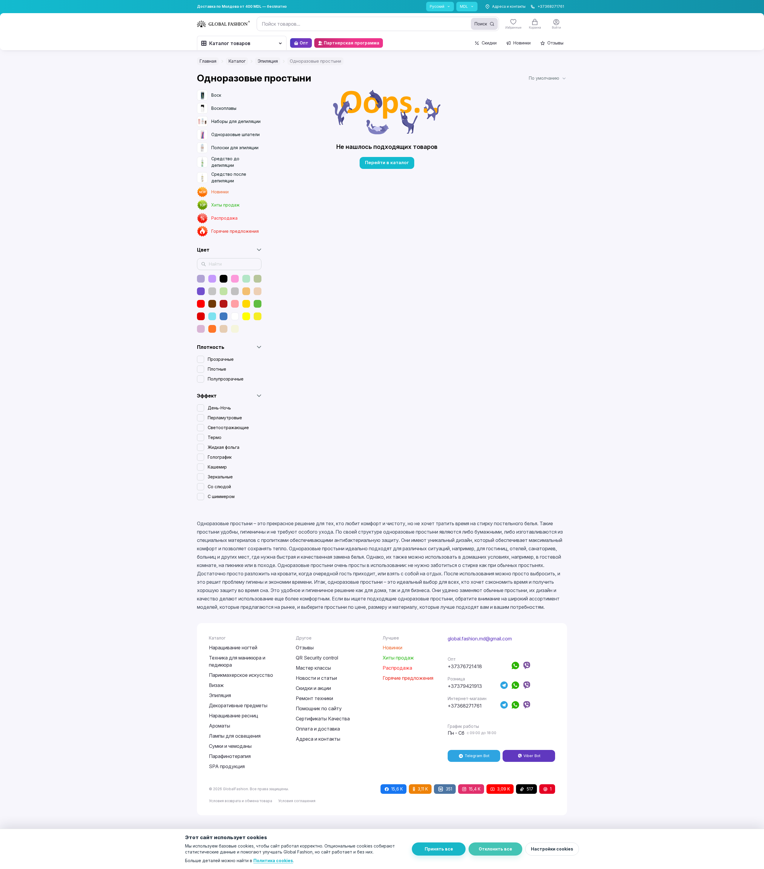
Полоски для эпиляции (234, 147)
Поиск (481, 23)
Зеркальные (220, 476)
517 (530, 788)
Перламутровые (225, 417)
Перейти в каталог (387, 162)
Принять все (439, 848)
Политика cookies (273, 860)
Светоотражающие (228, 427)
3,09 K (503, 788)
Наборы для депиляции (236, 121)
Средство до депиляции (225, 162)
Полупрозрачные (226, 378)
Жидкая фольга (223, 447)
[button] (548, 78)
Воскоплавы (223, 108)
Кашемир (217, 466)
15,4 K (474, 788)
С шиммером (221, 496)
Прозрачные (221, 359)
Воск (216, 95)
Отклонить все (495, 848)
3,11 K (423, 788)
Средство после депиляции (228, 177)
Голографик (220, 457)
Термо (214, 437)
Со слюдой (219, 486)
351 (449, 788)
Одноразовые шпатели (235, 134)
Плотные (217, 369)
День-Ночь (219, 407)
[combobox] (378, 24)
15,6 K (397, 788)
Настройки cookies (552, 848)
